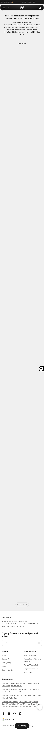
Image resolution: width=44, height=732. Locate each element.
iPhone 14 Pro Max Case (10, 702)
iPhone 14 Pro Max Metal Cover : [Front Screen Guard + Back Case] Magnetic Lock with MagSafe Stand (12, 120)
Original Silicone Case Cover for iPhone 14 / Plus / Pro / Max (11, 355)
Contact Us (5, 659)
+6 (36, 227)
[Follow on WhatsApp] (19, 713)
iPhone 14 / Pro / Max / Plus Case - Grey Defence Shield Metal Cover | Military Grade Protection (11, 448)
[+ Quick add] (19, 64)
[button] (5, 80)
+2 (16, 326)
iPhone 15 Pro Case (34, 695)
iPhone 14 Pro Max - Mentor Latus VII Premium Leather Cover (32, 581)
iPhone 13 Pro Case (23, 704)
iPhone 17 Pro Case (25, 683)
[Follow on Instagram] (9, 713)
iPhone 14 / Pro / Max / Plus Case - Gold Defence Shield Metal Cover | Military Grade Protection (11, 402)
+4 (36, 184)
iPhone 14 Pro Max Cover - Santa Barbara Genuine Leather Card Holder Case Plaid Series (11, 534)
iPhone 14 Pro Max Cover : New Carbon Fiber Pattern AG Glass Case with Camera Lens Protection (12, 168)
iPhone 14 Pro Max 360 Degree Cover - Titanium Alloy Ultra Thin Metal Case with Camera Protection (11, 217)
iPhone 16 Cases (19, 692)
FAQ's (4, 666)
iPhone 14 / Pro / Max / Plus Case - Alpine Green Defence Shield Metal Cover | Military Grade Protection (11, 488)
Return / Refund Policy (31, 665)
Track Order (28, 672)
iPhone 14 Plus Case (15, 706)
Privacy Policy (6, 663)
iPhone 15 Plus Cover (20, 695)
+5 (16, 280)
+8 (16, 370)
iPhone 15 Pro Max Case (10, 698)
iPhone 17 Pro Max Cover (10, 683)
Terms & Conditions (30, 655)
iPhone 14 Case (11, 704)
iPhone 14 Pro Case (25, 702)
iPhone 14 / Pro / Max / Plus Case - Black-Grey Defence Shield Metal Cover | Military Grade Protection (31, 448)
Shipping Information (31, 669)
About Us (5, 655)
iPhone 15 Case (7, 695)
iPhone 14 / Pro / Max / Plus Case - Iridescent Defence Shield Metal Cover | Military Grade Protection (31, 402)
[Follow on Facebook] (3, 713)
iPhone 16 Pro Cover (25, 689)
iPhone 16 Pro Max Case (10, 689)
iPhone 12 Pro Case (29, 706)
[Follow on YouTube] (14, 713)
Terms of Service (7, 670)
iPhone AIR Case (16, 686)
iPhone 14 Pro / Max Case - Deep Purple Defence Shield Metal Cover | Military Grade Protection (31, 357)
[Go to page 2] (26, 604)
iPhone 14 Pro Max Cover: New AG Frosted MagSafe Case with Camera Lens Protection (32, 120)
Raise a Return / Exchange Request (33, 660)
